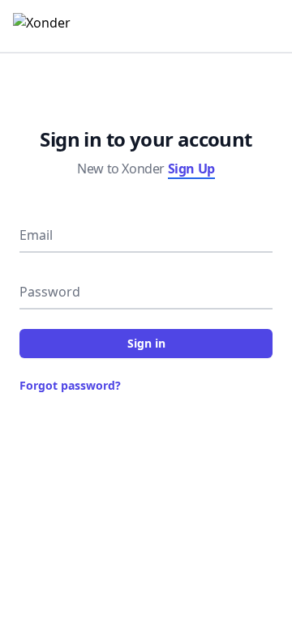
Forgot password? (70, 385)
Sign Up (191, 168)
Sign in (146, 343)
